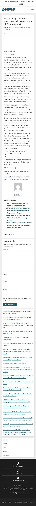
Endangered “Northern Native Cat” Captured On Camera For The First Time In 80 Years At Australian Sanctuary (17, 370)
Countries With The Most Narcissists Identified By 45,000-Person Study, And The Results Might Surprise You (18, 325)
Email (5, 282)
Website (5, 289)
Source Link (7, 177)
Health (5, 443)
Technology (6, 455)
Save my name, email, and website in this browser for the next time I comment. (17, 300)
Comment (6, 249)
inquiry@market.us (15, 1)
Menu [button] (32, 10)
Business (5, 440)
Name (5, 274)
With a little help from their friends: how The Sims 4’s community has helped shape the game (19, 210)
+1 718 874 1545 (31, 1)
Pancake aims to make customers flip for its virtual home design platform (18, 217)
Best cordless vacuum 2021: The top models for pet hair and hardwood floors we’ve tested (19, 225)
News (12, 234)
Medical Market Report (8, 10)
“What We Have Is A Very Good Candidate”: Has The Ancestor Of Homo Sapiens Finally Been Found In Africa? (17, 352)
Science (5, 451)
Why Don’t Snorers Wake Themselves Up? (14, 363)
